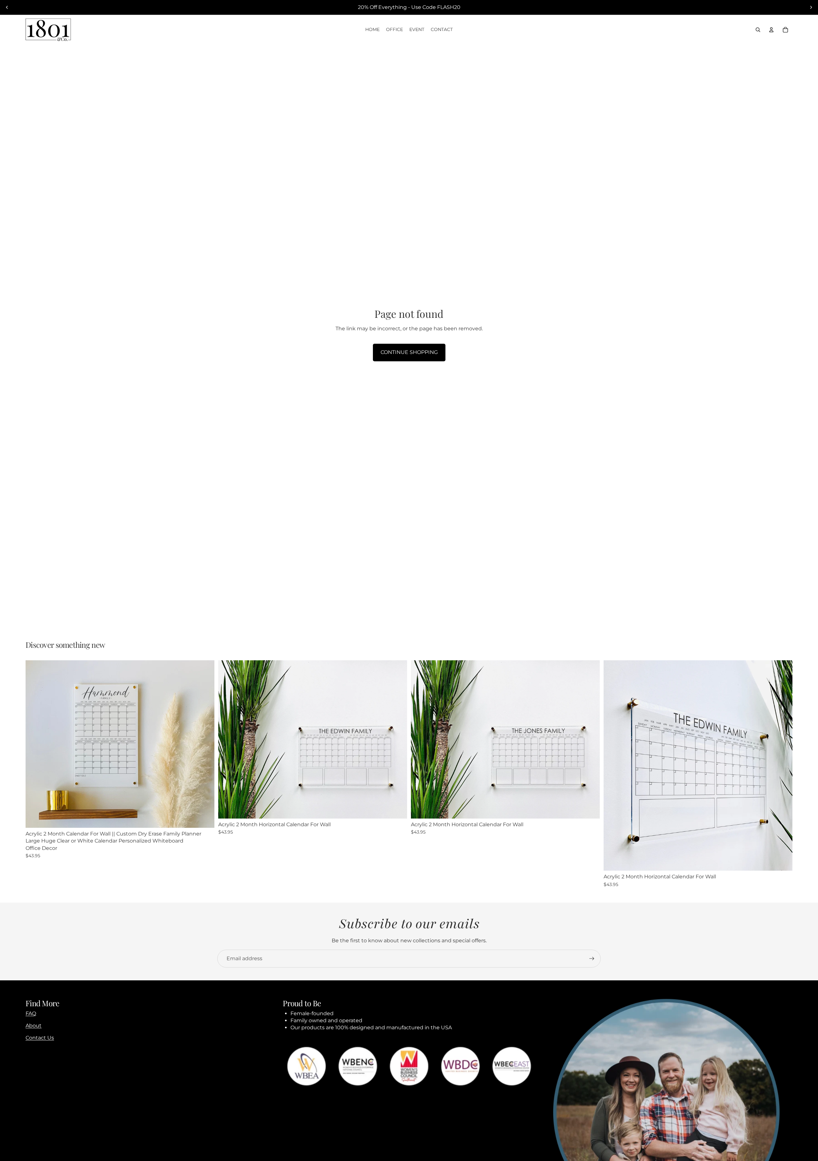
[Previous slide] (7, 7)
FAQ (31, 1013)
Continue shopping (409, 352)
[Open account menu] (771, 30)
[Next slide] (811, 7)
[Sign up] (592, 959)
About (34, 1026)
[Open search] (758, 30)
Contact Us (40, 1038)
